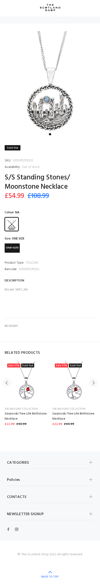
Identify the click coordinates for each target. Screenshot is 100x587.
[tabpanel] (50, 81)
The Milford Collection (21, 409)
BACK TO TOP (50, 576)
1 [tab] (50, 134)
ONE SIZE (12, 248)
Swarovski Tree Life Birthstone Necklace (26, 416)
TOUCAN (32, 262)
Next (93, 382)
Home (6, 20)
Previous (6, 382)
